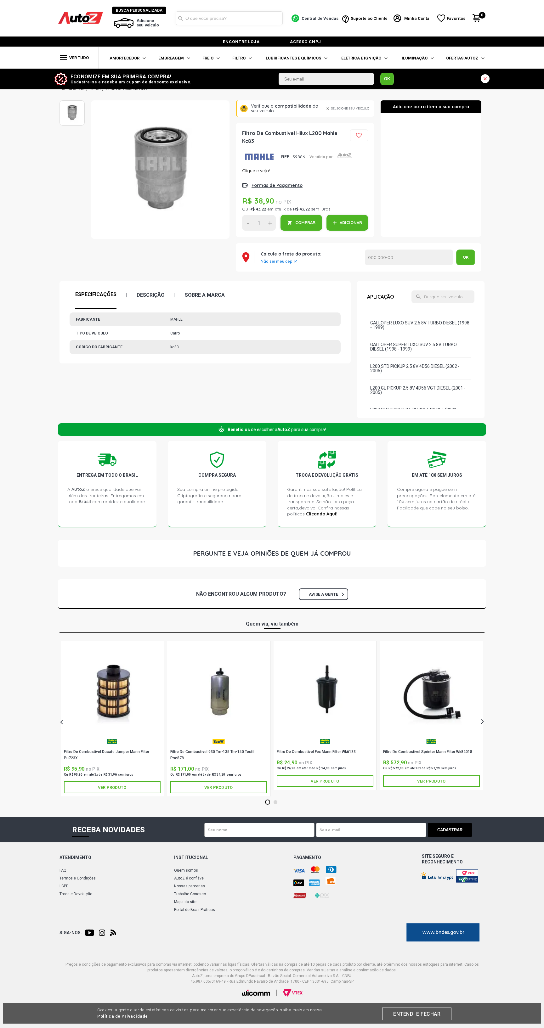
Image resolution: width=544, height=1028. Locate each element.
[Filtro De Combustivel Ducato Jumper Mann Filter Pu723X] (112, 691)
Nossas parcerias (189, 886)
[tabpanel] (112, 718)
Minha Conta (416, 18)
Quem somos (186, 870)
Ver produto (112, 787)
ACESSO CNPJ (305, 42)
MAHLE (259, 156)
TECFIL (218, 744)
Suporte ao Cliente (369, 18)
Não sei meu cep (276, 261)
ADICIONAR (351, 222)
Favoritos (456, 18)
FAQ (63, 870)
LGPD (64, 886)
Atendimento (75, 857)
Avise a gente (323, 594)
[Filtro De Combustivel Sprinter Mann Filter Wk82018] (431, 691)
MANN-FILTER (112, 744)
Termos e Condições (78, 878)
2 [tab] (276, 802)
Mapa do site (185, 902)
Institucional (191, 857)
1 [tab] (268, 802)
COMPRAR (305, 222)
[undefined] (160, 169)
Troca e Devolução (76, 894)
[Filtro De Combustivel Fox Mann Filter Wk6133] (325, 691)
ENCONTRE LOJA (241, 42)
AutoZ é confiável (189, 878)
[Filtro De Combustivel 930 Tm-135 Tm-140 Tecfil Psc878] (218, 691)
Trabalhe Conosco (190, 894)
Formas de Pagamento (277, 185)
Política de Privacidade (122, 1016)
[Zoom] (72, 113)
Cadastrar (449, 830)
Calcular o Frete (409, 257)
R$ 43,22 (257, 208)
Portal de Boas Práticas (194, 909)
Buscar (180, 18)
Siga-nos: (71, 932)
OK (387, 78)
